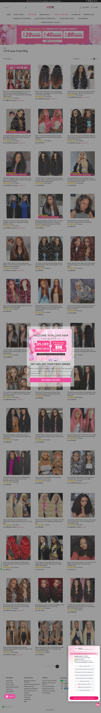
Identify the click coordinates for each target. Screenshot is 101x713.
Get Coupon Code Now (50, 380)
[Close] (72, 328)
